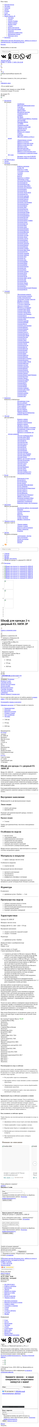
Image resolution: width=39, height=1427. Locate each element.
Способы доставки (6, 689)
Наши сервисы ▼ (9, 16)
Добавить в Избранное (11, 638)
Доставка (7, 6)
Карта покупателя (13, 27)
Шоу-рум (7, 14)
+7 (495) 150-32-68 (17, 62)
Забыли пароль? (12, 1421)
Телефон (4, 1193)
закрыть (3, 1185)
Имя (3, 1191)
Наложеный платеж (14, 34)
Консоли (7, 1294)
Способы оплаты (6, 682)
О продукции (8, 1328)
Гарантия (7, 8)
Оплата (10, 19)
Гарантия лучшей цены (15, 32)
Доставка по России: (7, 691)
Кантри (3, 755)
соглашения (9, 1255)
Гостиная (7, 163)
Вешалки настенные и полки (13, 1302)
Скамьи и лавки (9, 1304)
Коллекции (7, 100)
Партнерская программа (11, 1335)
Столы (6, 1309)
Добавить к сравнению (9, 636)
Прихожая (7, 504)
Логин (4, 1412)
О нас (6, 13)
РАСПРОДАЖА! (9, 160)
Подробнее (26, 1219)
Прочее (6, 532)
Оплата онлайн (5, 686)
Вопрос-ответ (12, 24)
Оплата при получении (8, 684)
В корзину (4, 679)
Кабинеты (7, 398)
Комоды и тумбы (9, 1293)
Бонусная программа (14, 29)
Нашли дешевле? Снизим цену (10, 694)
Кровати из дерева (10, 1291)
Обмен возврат (12, 22)
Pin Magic (4, 732)
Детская (6, 416)
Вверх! (3, 1424)
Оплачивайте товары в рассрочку (11, 702)
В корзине (11, 679)
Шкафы (6, 1314)
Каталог (3, 44)
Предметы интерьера (10, 1301)
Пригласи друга (13, 36)
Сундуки (7, 1312)
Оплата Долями (13, 21)
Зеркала (6, 1289)
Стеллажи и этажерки (11, 1305)
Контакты (7, 37)
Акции (6, 9)
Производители (9, 4)
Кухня (6, 475)
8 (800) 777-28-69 (6, 62)
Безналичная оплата (7, 687)
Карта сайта (8, 1330)
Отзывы (6, 11)
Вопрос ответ (8, 1333)
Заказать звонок (6, 60)
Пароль (4, 1414)
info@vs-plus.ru (5, 1273)
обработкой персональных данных (13, 1392)
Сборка (10, 26)
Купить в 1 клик (6, 681)
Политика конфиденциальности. (14, 1197)
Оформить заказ (6, 83)
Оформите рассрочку (7, 705)
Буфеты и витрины (10, 1286)
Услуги (6, 1322)
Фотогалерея (8, 1323)
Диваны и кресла (9, 521)
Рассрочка (7, 563)
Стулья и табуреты (10, 1310)
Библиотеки (8, 1288)
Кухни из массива (9, 1296)
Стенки (6, 1307)
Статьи (6, 1326)
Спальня (7, 291)
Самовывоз (4, 692)
